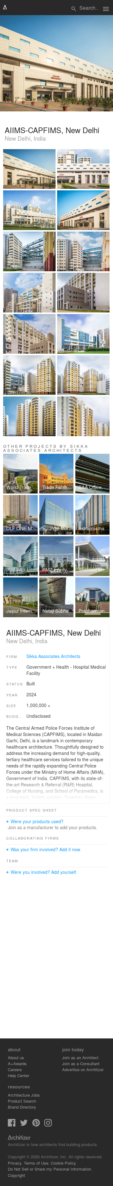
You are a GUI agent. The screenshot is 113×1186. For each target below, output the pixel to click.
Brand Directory (22, 1107)
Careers (15, 1069)
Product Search (22, 1101)
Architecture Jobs (24, 1095)
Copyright (16, 1175)
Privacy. (15, 1163)
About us (16, 1057)
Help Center (18, 1075)
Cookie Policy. (64, 1163)
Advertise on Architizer (83, 1069)
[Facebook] (11, 1125)
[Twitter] (24, 1125)
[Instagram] (48, 1125)
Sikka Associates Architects (53, 656)
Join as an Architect (80, 1057)
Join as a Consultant (81, 1063)
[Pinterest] (36, 1125)
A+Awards (17, 1063)
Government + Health (47, 667)
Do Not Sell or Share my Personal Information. (50, 1169)
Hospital (81, 667)
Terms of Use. (37, 1163)
